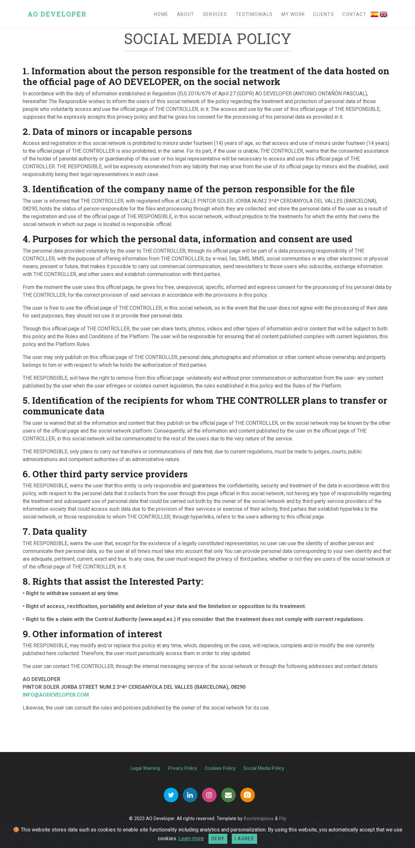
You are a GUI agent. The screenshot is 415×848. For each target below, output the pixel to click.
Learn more (191, 838)
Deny (218, 838)
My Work (293, 14)
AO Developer (57, 14)
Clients (323, 14)
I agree (244, 838)
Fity (282, 818)
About (186, 14)
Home (161, 14)
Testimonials (254, 14)
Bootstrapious (259, 818)
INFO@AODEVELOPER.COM (56, 695)
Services (215, 14)
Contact (354, 14)
